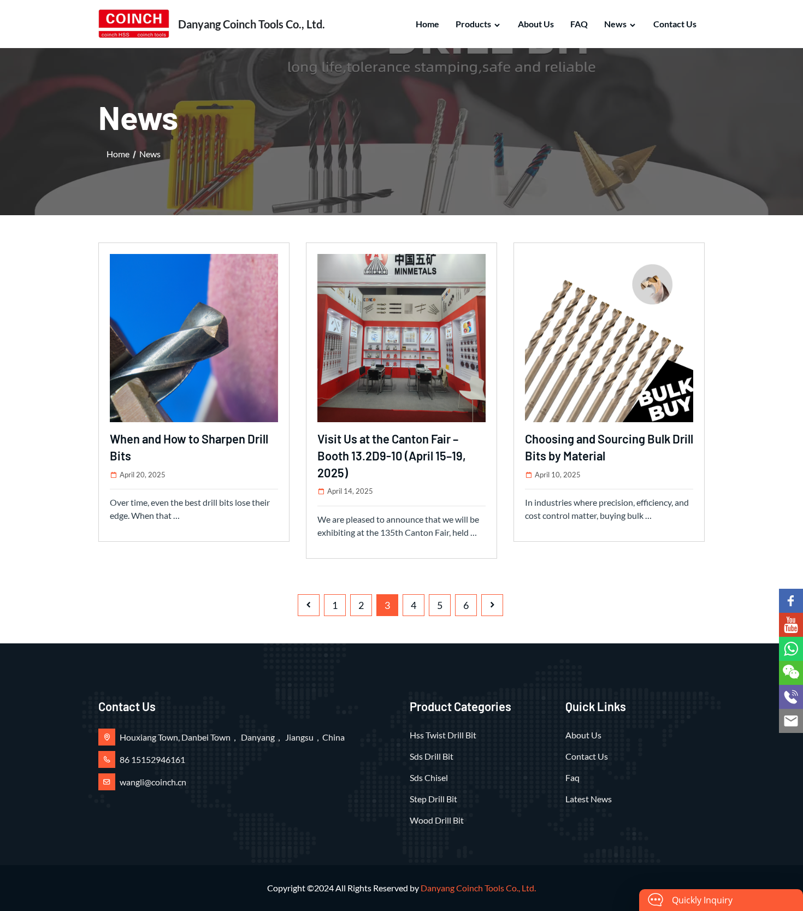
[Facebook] (791, 601)
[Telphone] (791, 697)
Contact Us (674, 24)
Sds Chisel (429, 777)
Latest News (588, 799)
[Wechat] (791, 673)
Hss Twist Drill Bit (443, 735)
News (615, 24)
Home (427, 24)
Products (473, 24)
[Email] (791, 721)
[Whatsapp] (791, 649)
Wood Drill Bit (437, 820)
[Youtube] (791, 625)
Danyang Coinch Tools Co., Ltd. (478, 888)
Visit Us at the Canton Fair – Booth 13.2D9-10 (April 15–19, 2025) (391, 455)
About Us (536, 24)
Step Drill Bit (433, 799)
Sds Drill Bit (431, 756)
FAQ (579, 24)
